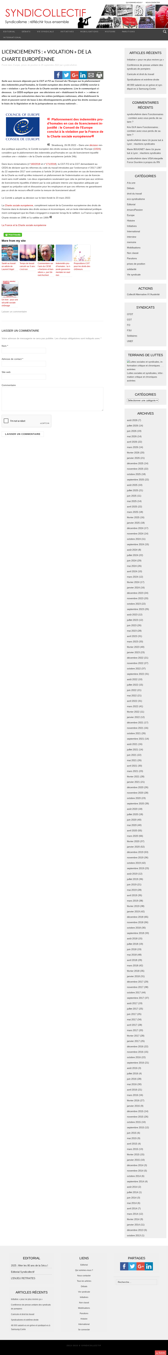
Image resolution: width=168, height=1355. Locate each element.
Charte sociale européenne (19, 205)
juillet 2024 (132, 555)
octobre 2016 (134, 1057)
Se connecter (84, 1329)
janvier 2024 (133, 587)
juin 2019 (131, 884)
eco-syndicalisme (136, 199)
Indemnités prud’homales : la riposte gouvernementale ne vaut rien (63, 269)
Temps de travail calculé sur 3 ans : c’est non (28, 266)
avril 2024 (132, 571)
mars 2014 (132, 1213)
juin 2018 (131, 949)
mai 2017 (132, 1019)
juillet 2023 (132, 620)
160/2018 (35, 164)
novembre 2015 (135, 1116)
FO (128, 325)
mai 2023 (132, 630)
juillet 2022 (132, 684)
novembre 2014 (135, 1170)
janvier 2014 (133, 1224)
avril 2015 (132, 1143)
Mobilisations (89, 31)
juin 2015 (131, 1133)
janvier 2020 (133, 846)
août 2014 (132, 1187)
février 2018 (133, 971)
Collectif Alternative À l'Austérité (143, 294)
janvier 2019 (133, 911)
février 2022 (133, 711)
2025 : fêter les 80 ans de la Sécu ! (29, 1265)
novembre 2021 (135, 728)
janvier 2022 (133, 717)
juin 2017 (131, 1014)
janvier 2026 (133, 458)
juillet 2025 (132, 490)
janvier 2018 (133, 976)
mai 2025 (132, 501)
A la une (131, 182)
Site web (6, 372)
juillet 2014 (132, 1192)
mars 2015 (132, 1149)
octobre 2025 (134, 474)
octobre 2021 (134, 733)
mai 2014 (132, 1203)
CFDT (130, 314)
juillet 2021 (132, 749)
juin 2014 (131, 1197)
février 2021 (133, 776)
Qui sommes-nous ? (84, 1270)
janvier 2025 (133, 522)
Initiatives (67, 31)
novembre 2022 (135, 663)
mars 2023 (132, 641)
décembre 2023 (135, 593)
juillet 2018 (132, 944)
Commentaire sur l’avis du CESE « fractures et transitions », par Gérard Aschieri (46, 269)
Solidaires (132, 335)
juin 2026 (131, 431)
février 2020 (133, 841)
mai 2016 (132, 1084)
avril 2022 (132, 701)
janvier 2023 (133, 652)
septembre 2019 (135, 868)
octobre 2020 (134, 798)
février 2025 (133, 517)
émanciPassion (135, 209)
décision (93, 145)
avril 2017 (132, 1025)
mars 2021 (132, 771)
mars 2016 (132, 1095)
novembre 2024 (135, 533)
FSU (129, 330)
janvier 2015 (133, 1160)
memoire (131, 242)
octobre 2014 (134, 1176)
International (12, 37)
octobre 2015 (134, 1122)
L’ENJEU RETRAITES (23, 1278)
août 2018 (132, 938)
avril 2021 (132, 765)
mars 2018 (132, 965)
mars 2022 (132, 706)
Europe (16, 65)
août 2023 (132, 614)
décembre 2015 (135, 1111)
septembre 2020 (135, 803)
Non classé (132, 253)
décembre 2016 (135, 1046)
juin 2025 (131, 495)
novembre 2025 (135, 468)
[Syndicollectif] (84, 16)
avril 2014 (132, 1208)
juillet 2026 (132, 425)
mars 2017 (132, 1030)
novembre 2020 (135, 792)
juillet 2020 (132, 814)
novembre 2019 (135, 857)
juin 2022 (131, 690)
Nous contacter (84, 1276)
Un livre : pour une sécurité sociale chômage (10, 303)
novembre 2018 (135, 922)
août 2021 (132, 744)
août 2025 (132, 485)
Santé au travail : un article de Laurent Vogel (9, 266)
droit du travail (134, 193)
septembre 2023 (135, 609)
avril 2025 (132, 506)
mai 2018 (132, 954)
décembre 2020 (135, 787)
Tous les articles (84, 1281)
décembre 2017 (135, 981)
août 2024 (132, 549)
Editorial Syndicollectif (22, 1271)
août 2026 (132, 420)
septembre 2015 (135, 1127)
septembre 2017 (135, 998)
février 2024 (133, 582)
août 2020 (132, 809)
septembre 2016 (135, 1062)
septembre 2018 (135, 933)
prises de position (29, 65)
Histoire (110, 31)
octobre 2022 (134, 668)
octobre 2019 (134, 863)
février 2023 (133, 647)
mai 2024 (132, 566)
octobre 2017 (134, 992)
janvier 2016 (133, 1106)
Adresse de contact (12, 359)
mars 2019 (132, 900)
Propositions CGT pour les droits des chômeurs (82, 266)
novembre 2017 (135, 987)
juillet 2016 (132, 1073)
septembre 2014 (135, 1181)
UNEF (130, 341)
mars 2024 (132, 576)
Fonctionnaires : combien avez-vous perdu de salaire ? (145, 118)
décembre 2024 (135, 528)
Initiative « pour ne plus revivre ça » (145, 59)
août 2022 (132, 679)
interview (131, 236)
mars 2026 (132, 447)
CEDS (97, 149)
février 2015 (133, 1154)
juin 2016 (131, 1079)
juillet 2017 (132, 1008)
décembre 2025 (135, 463)
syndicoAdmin (70, 65)
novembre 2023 (135, 598)
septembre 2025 (135, 479)
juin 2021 (131, 755)
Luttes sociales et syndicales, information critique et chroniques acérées (145, 377)
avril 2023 (132, 636)
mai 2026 (132, 436)
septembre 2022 (135, 674)
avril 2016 (132, 1089)
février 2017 (133, 1035)
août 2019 (132, 873)
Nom (5, 346)
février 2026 (133, 452)
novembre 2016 (135, 1052)
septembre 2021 (135, 738)
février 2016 (133, 1100)
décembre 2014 (135, 1165)
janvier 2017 (133, 1041)
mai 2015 (132, 1138)
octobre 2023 (134, 603)
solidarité (131, 269)
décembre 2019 (135, 852)
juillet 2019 (132, 879)
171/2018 (51, 164)
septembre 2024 (135, 544)
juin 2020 (131, 819)
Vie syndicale (45, 31)
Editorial (9, 31)
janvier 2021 (133, 782)
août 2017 (132, 1003)
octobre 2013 (134, 1235)
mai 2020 (132, 825)
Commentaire (9, 385)
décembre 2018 (135, 917)
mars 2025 (132, 512)
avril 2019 (132, 895)
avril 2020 (132, 830)
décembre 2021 (135, 722)
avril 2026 (132, 441)
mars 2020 (132, 836)
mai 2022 (132, 695)
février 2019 (133, 906)
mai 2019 (132, 890)
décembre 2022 (135, 657)
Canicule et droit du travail (140, 74)
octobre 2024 (134, 539)
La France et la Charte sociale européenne (24, 225)
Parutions (128, 31)
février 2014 (133, 1219)
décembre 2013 (135, 1230)
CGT (129, 319)
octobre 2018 (134, 927)
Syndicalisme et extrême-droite (143, 79)
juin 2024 (131, 560)
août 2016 (132, 1068)
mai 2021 (132, 760)
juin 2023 (131, 625)
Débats (26, 31)
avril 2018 (132, 960)
